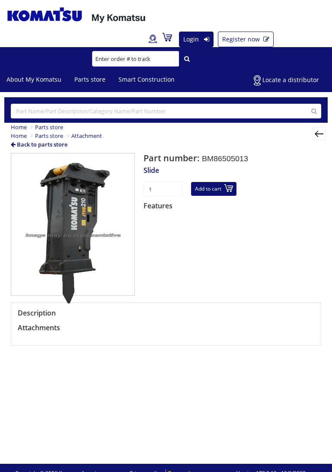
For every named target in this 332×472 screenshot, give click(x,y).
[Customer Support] (153, 39)
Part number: (173, 158)
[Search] (187, 59)
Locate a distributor (290, 80)
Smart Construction (146, 79)
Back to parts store (41, 144)
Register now (242, 39)
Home (19, 127)
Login (192, 39)
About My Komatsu (33, 79)
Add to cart (208, 188)
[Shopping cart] (169, 39)
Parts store (89, 79)
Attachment (86, 136)
